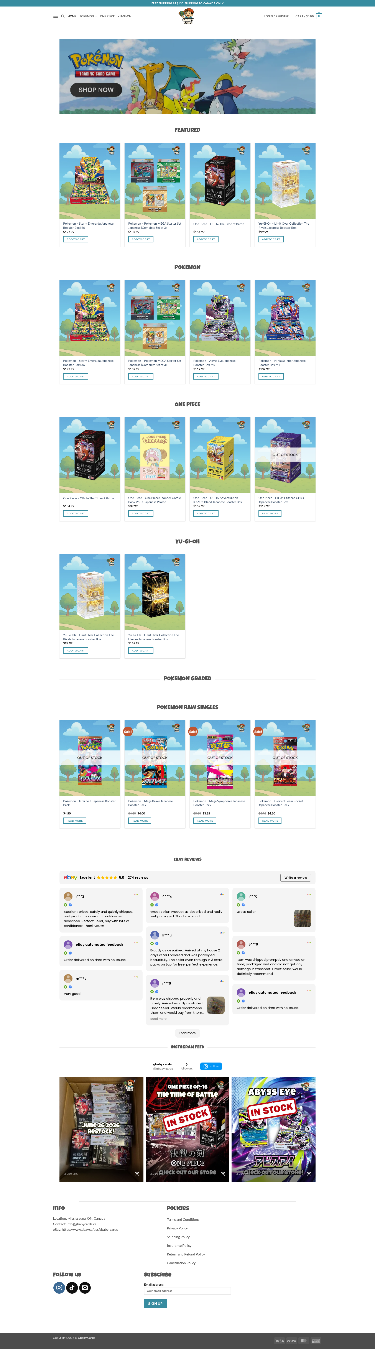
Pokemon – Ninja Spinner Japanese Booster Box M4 (213, 226)
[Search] (62, 16)
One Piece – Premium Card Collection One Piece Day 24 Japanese (225, 500)
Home (72, 16)
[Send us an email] (85, 1288)
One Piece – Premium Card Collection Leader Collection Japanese (160, 500)
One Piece (107, 16)
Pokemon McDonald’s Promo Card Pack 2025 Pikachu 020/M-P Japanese (169, 803)
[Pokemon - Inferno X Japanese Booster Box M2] (300, 318)
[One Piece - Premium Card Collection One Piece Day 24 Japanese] (225, 455)
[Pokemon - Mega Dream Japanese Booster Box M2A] (235, 318)
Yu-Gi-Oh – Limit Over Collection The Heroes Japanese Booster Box (150, 226)
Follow (214, 1066)
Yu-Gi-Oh (124, 16)
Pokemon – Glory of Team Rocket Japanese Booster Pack (101, 803)
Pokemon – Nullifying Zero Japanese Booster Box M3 (168, 363)
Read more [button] (158, 1019)
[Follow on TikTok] (72, 1288)
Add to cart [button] (72, 239)
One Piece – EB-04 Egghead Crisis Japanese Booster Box (91, 500)
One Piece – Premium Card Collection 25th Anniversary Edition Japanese (290, 500)
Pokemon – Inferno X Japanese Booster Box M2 (300, 363)
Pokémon (86, 16)
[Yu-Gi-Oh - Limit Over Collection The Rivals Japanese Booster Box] (86, 181)
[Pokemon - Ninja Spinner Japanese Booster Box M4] (216, 181)
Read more (155, 376)
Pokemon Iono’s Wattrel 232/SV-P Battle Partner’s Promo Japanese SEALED (232, 805)
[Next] (305, 76)
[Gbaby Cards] (187, 16)
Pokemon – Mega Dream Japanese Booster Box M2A (232, 363)
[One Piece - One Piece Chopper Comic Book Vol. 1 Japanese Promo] (282, 181)
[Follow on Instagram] (59, 1288)
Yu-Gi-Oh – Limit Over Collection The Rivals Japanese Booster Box (85, 225)
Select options (289, 827)
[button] (55, 16)
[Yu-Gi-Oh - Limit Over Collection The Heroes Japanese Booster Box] (151, 181)
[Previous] (70, 76)
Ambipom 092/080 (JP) (290, 808)
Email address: (154, 1284)
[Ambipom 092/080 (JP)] (300, 761)
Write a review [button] (296, 877)
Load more (187, 1033)
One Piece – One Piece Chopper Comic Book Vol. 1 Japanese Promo (281, 226)
